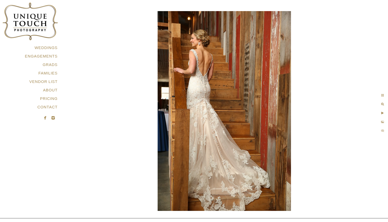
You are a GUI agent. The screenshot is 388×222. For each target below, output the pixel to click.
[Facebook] (45, 117)
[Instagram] (53, 117)
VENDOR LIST (43, 82)
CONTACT (47, 107)
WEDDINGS (46, 48)
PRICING (49, 98)
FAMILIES (48, 73)
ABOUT (50, 90)
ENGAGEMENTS (41, 56)
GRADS (50, 65)
